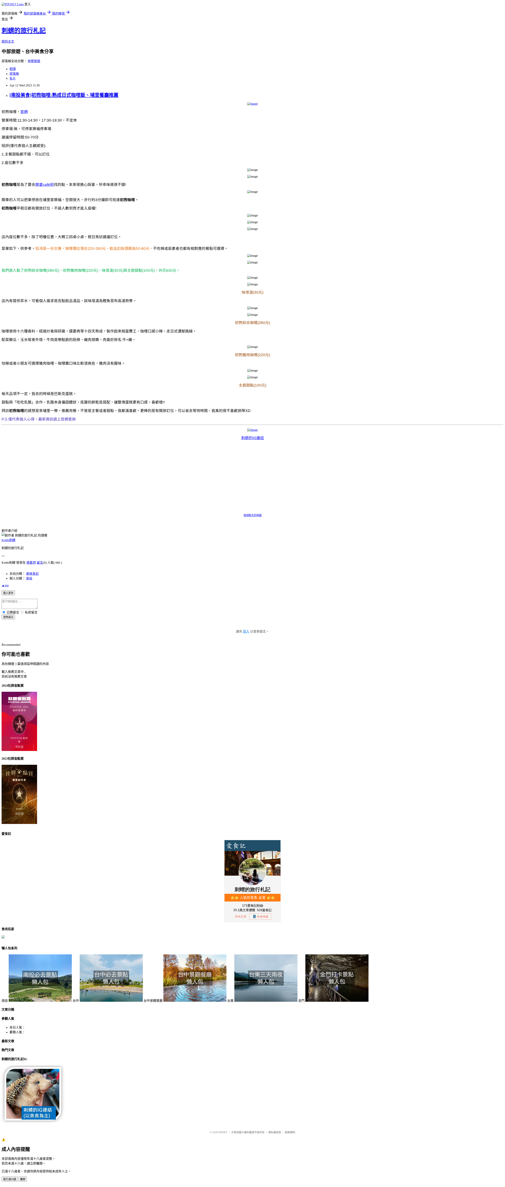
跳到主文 (8, 41)
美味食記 (32, 573)
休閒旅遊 (34, 61)
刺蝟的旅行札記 (24, 30)
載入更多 (8, 593)
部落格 (14, 73)
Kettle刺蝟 (8, 540)
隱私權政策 (274, 1132)
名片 (12, 78)
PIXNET (223, 1132)
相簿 (12, 69)
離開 (22, 1179)
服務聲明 (290, 1132)
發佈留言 (8, 617)
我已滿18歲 (9, 1179)
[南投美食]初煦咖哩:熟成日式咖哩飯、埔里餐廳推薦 (63, 95)
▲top (5, 585)
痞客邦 (31, 562)
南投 (29, 578)
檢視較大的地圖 (253, 515)
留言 (40, 562)
